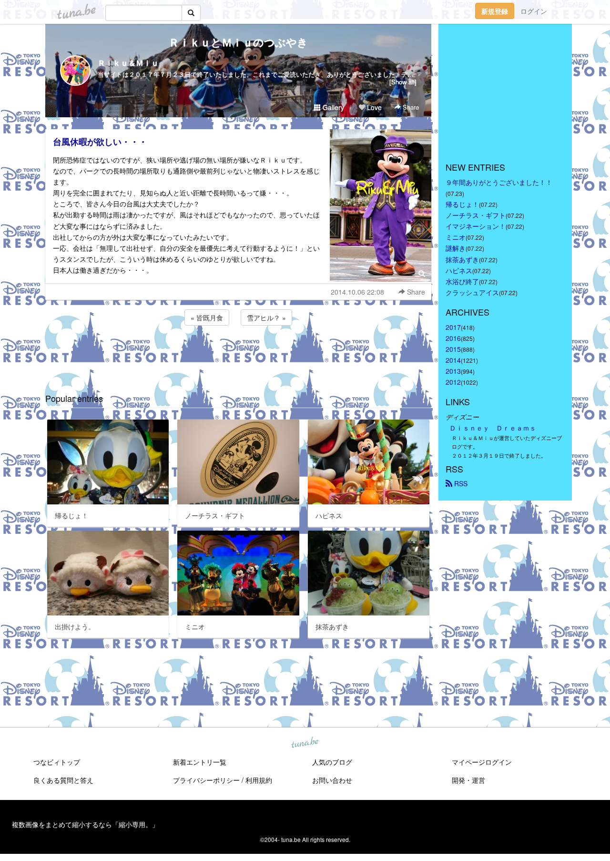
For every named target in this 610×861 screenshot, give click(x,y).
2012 (453, 382)
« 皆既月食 (207, 317)
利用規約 (258, 780)
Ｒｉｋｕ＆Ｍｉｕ (128, 62)
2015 (453, 349)
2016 (453, 338)
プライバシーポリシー (206, 780)
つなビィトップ (56, 762)
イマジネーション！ (476, 226)
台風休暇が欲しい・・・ (100, 141)
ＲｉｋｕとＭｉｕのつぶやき (238, 42)
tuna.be (304, 742)
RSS (460, 483)
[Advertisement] (238, 353)
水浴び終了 (462, 281)
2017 (453, 327)
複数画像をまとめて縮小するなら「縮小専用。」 (85, 824)
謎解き (456, 248)
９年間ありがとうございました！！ (499, 182)
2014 (453, 360)
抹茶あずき (462, 259)
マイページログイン (482, 762)
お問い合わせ (332, 780)
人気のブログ (332, 762)
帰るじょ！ (462, 204)
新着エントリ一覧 (199, 762)
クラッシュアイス (472, 292)
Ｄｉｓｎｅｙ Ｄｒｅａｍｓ (492, 427)
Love (373, 107)
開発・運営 (468, 780)
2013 (453, 371)
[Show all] (403, 81)
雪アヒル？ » (266, 317)
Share (410, 107)
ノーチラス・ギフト (476, 215)
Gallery (332, 107)
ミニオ (456, 237)
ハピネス (459, 270)
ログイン (533, 11)
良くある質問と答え (63, 780)
